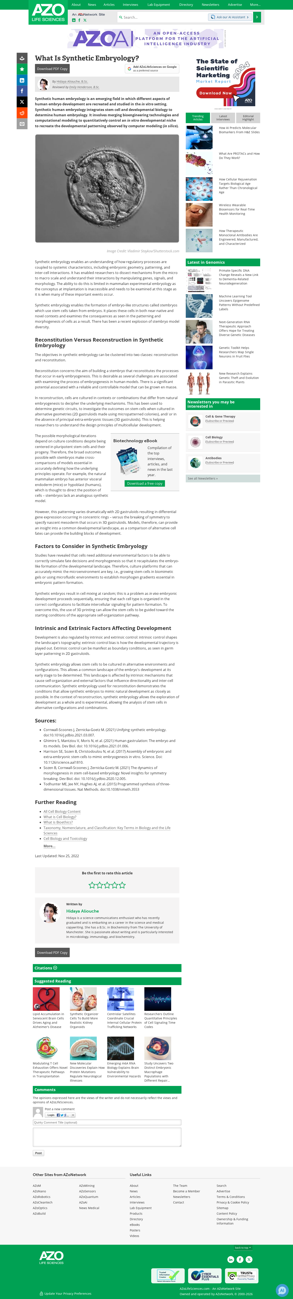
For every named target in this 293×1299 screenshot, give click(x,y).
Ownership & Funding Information (232, 1221)
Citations (44, 967)
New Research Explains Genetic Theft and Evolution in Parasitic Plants (239, 377)
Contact (178, 1202)
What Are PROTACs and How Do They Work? (239, 155)
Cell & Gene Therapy (220, 416)
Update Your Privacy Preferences (67, 1293)
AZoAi (83, 1202)
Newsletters (181, 1197)
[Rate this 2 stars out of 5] (99, 885)
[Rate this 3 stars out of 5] (107, 885)
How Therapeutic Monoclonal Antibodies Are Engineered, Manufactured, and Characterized (238, 237)
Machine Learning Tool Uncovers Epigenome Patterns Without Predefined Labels (239, 302)
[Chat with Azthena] (282, 1290)
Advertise (223, 1191)
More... (50, 846)
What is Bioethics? (58, 822)
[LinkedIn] (22, 80)
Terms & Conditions (231, 1197)
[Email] (22, 123)
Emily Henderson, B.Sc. (84, 87)
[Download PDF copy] (22, 58)
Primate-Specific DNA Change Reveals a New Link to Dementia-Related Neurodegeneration (238, 276)
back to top (242, 1247)
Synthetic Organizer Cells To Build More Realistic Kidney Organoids (84, 1020)
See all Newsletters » (203, 478)
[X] (22, 102)
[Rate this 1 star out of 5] (92, 885)
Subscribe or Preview (219, 421)
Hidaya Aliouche (82, 911)
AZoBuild (39, 1213)
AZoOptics (40, 1208)
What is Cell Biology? (60, 817)
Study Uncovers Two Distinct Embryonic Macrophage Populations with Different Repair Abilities (158, 1074)
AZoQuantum (88, 1197)
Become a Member (186, 1191)
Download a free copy (144, 483)
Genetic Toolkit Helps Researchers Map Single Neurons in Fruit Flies (236, 352)
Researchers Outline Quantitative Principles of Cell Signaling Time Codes (160, 1020)
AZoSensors (87, 1191)
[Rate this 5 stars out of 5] (122, 885)
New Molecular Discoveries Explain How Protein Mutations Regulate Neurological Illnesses (87, 1071)
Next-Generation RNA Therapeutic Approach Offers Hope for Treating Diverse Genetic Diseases (237, 328)
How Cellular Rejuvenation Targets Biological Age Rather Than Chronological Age (238, 185)
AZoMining (87, 1186)
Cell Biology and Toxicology (65, 838)
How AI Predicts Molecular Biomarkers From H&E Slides (239, 130)
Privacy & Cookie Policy (233, 1202)
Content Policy (227, 1213)
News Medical (89, 1208)
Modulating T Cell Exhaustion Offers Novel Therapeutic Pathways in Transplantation (50, 1069)
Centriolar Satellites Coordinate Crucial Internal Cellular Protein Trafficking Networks (124, 1020)
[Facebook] (22, 91)
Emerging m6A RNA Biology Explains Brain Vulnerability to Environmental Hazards (124, 1069)
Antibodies (213, 458)
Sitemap (222, 1208)
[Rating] (22, 69)
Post (38, 1153)
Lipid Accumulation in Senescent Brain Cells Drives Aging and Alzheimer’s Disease (48, 1020)
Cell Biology (214, 437)
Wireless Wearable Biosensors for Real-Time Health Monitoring (237, 209)
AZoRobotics (41, 1197)
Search (222, 1186)
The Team (180, 1186)
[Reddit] (22, 112)
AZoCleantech (43, 1202)
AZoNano (39, 1191)
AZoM (37, 1186)
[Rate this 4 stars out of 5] (114, 885)
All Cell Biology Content (62, 811)
